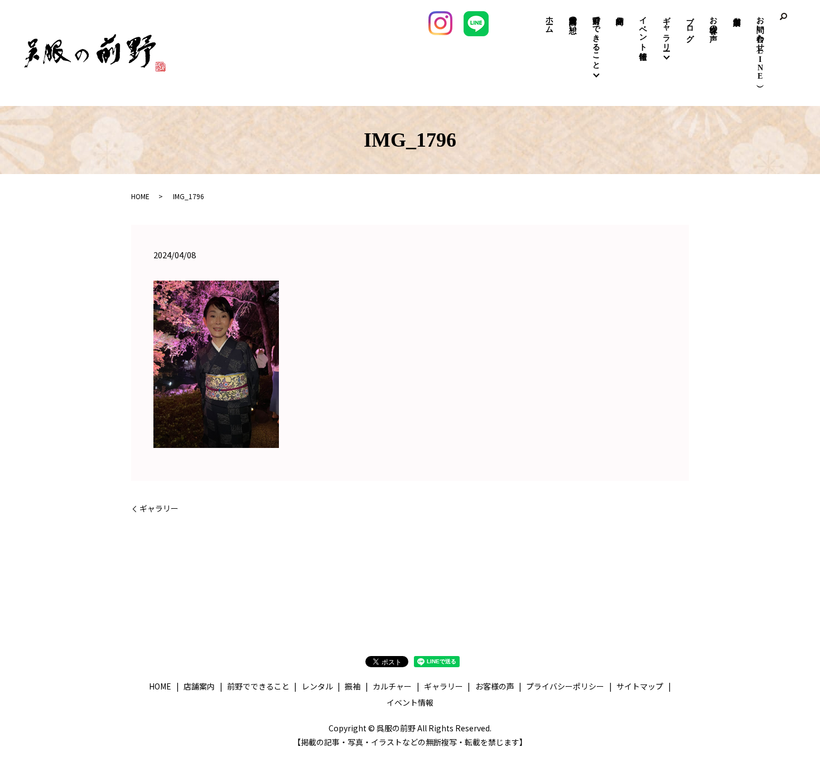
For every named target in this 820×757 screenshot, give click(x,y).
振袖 (352, 686)
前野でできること (596, 38)
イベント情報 (643, 29)
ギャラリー (666, 29)
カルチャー (392, 686)
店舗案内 (736, 7)
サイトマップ (639, 686)
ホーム (549, 20)
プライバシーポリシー (565, 686)
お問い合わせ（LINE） (760, 45)
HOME (140, 196)
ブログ (690, 24)
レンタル (317, 686)
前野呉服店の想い (572, 20)
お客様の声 (713, 20)
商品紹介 (619, 12)
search (783, 16)
